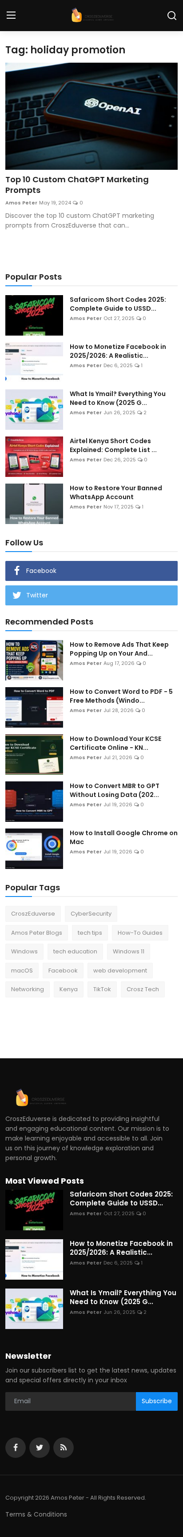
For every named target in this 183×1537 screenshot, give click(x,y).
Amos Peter (21, 202)
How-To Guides (140, 933)
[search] (172, 15)
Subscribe (157, 1401)
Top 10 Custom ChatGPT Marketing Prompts (77, 185)
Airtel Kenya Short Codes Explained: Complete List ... (113, 445)
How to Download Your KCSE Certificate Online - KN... (115, 743)
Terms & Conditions (36, 1514)
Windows (24, 951)
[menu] (11, 15)
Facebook (63, 970)
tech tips (90, 933)
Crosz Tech (143, 989)
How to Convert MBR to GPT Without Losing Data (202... (114, 790)
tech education (75, 951)
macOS (22, 970)
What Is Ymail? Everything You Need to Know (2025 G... (118, 398)
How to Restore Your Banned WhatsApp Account (116, 492)
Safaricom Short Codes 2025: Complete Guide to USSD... (118, 304)
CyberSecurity (91, 913)
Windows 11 (128, 951)
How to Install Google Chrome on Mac (124, 837)
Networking (27, 989)
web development (120, 970)
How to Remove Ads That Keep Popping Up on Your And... (119, 649)
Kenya (69, 989)
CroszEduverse (33, 913)
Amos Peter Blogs (36, 933)
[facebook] (15, 1447)
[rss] (63, 1447)
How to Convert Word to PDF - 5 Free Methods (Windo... (121, 696)
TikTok (102, 989)
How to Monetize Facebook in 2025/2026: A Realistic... (118, 351)
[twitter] (39, 1447)
